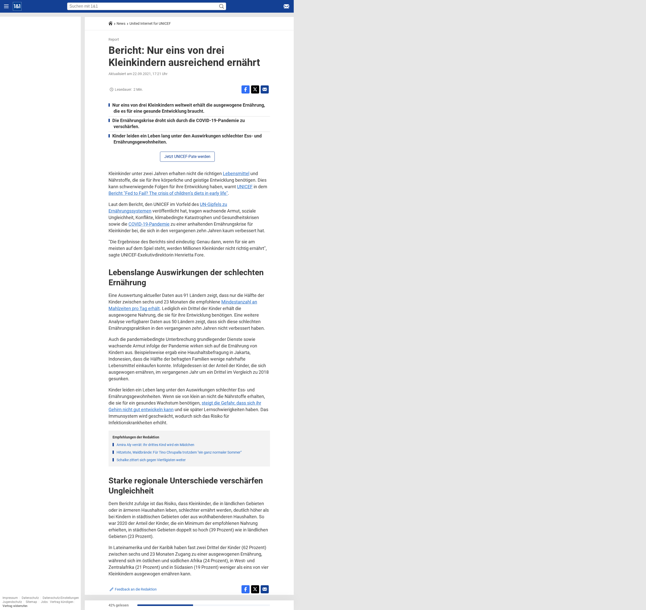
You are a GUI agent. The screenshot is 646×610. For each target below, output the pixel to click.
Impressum (10, 598)
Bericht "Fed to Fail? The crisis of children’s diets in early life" (168, 193)
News (121, 23)
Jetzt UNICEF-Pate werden (187, 156)
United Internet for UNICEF (150, 23)
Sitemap (31, 602)
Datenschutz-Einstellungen (61, 598)
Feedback (136, 589)
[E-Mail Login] (286, 6)
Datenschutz (30, 598)
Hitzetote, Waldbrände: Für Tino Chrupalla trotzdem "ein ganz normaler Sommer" (179, 452)
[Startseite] (17, 6)
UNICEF (245, 186)
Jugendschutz (12, 602)
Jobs (44, 602)
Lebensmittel (236, 173)
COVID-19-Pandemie (149, 224)
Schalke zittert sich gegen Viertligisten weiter (151, 460)
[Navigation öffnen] (6, 6)
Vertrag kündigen (62, 602)
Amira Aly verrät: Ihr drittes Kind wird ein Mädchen (155, 445)
